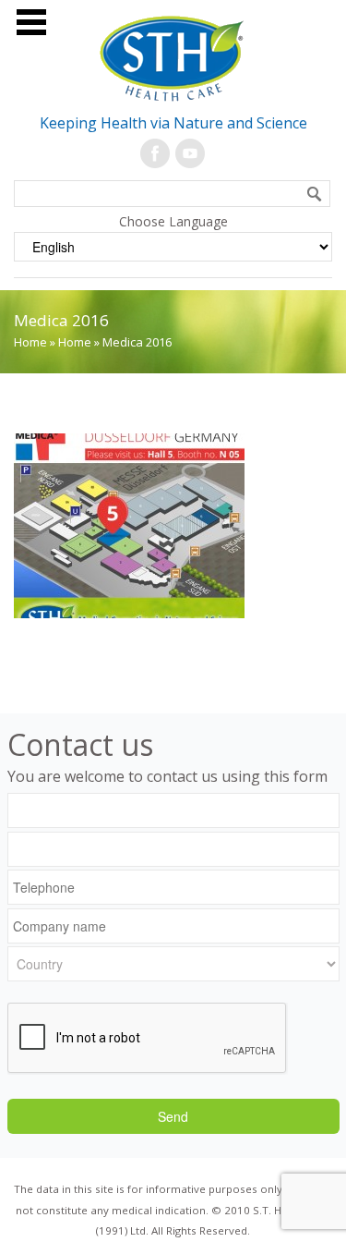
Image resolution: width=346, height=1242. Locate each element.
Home (30, 342)
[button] (314, 191)
